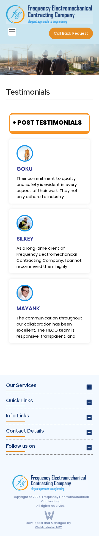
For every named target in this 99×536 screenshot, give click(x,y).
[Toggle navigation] (12, 32)
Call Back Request (71, 33)
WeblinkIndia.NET (48, 527)
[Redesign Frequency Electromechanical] (49, 14)
